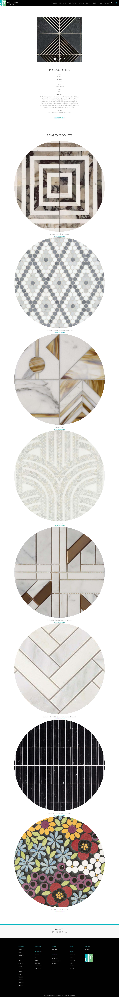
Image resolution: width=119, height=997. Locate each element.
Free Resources (56, 961)
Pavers (20, 971)
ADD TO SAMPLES (59, 118)
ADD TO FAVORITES (59, 236)
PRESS (71, 963)
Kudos (88, 3)
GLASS (20, 960)
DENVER (37, 955)
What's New (22, 949)
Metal (20, 966)
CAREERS (72, 968)
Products (54, 3)
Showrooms (72, 3)
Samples (21, 985)
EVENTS (72, 966)
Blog (100, 3)
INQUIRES (87, 949)
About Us (72, 955)
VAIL (36, 957)
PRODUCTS (21, 946)
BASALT (36, 960)
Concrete (21, 963)
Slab (20, 974)
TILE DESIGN (55, 958)
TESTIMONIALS (55, 949)
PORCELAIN (21, 955)
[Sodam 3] (59, 54)
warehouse (38, 968)
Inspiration (62, 3)
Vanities (21, 980)
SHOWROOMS (38, 951)
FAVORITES (21, 982)
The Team (72, 960)
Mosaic (20, 969)
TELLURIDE (37, 963)
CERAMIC (21, 958)
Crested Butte (38, 966)
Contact (107, 3)
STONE (20, 952)
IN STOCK (21, 977)
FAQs (71, 957)
